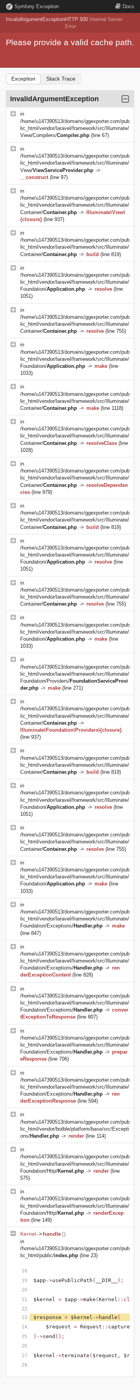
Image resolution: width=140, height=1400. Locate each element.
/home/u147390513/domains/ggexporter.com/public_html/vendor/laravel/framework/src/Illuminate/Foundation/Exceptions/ (75, 919)
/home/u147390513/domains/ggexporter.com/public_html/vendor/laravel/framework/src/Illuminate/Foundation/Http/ (75, 1163)
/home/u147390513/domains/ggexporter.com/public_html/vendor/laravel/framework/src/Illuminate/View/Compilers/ (75, 128)
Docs (128, 6)
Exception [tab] (23, 79)
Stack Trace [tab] (60, 79)
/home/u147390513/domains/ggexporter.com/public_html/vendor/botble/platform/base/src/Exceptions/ (75, 1129)
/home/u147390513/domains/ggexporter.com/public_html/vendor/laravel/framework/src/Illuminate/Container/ (75, 205)
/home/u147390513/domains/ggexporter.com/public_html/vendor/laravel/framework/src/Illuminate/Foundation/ (75, 282)
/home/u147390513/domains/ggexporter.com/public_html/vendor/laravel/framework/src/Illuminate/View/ (75, 163)
